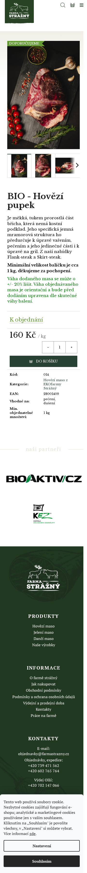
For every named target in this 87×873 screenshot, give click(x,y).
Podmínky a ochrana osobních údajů (43, 696)
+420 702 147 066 (43, 785)
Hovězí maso (43, 626)
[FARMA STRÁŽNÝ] (43, 578)
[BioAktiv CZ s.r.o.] (43, 478)
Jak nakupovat (43, 684)
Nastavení (42, 845)
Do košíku (47, 361)
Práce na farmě (43, 715)
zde (32, 833)
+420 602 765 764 (43, 770)
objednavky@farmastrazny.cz (43, 753)
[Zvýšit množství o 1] (71, 347)
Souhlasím (41, 861)
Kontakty (43, 709)
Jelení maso (44, 632)
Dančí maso (44, 638)
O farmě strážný (43, 677)
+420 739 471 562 (43, 765)
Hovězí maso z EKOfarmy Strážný (56, 384)
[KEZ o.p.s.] (43, 513)
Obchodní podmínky (43, 690)
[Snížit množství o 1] (48, 347)
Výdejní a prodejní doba (43, 703)
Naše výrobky (43, 644)
